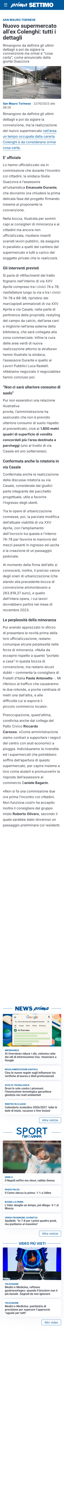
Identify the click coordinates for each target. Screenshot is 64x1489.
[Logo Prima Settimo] (32, 5)
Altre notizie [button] (50, 1120)
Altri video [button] (51, 1322)
